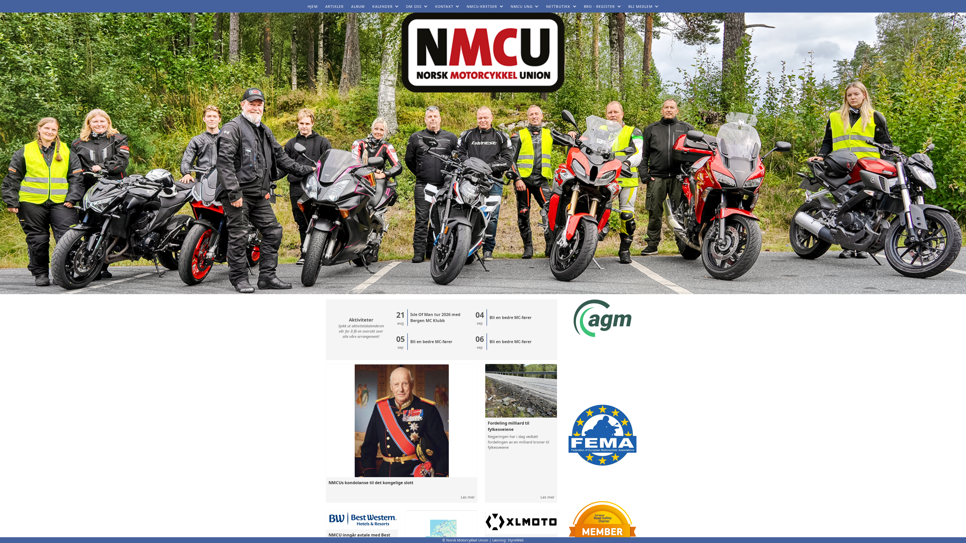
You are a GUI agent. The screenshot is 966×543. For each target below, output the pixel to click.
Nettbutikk (558, 6)
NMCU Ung (522, 6)
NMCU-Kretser (482, 6)
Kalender (382, 6)
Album (358, 6)
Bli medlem (640, 6)
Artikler (334, 6)
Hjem (313, 6)
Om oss (414, 6)
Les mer (468, 497)
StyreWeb (516, 540)
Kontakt (444, 6)
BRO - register (599, 6)
